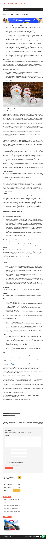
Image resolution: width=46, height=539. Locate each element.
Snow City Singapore (11, 415)
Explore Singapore (14, 3)
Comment (7, 435)
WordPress (34, 536)
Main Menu (7, 9)
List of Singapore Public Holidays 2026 (11, 503)
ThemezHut (41, 537)
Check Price (17, 490)
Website (6, 456)
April (15, 239)
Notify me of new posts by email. (12, 465)
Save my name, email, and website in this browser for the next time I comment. (21, 459)
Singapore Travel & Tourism (14, 413)
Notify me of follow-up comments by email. (14, 462)
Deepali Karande (13, 15)
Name (6, 450)
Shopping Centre (12, 364)
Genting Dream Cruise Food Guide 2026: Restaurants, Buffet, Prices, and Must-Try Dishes (12, 501)
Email (6, 453)
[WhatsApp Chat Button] (43, 536)
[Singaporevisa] (23, 20)
